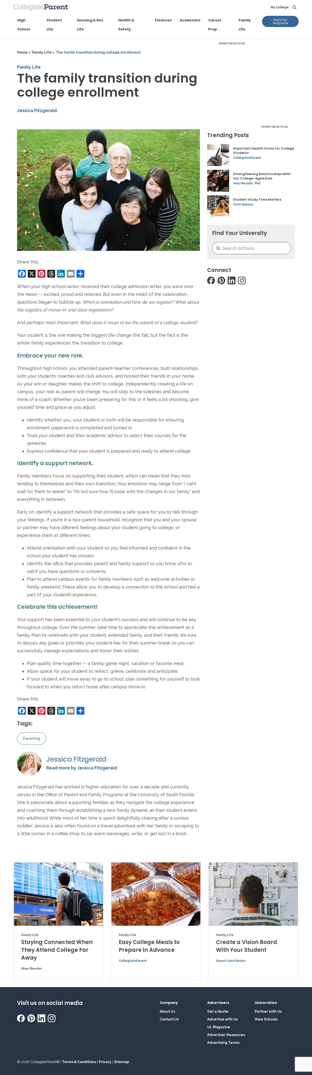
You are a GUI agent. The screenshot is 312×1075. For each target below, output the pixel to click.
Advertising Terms (223, 1043)
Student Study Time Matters (257, 199)
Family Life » (43, 52)
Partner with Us (268, 1011)
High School (23, 25)
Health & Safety (126, 25)
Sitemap (121, 1062)
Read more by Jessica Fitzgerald (81, 767)
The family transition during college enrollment (98, 52)
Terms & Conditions (79, 1062)
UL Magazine (218, 1027)
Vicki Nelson (243, 204)
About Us (167, 1011)
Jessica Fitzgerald (37, 110)
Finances (163, 20)
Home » (24, 52)
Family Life (245, 25)
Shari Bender (31, 968)
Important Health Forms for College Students (263, 150)
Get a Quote (217, 1011)
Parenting (31, 738)
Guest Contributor (231, 961)
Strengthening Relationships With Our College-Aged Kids (262, 176)
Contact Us (169, 1019)
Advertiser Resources (226, 1035)
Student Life (54, 25)
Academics (190, 20)
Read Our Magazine (280, 21)
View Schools (266, 1019)
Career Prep (215, 25)
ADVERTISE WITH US (231, 43)
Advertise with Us (222, 1019)
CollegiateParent (247, 157)
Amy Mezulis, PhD (247, 183)
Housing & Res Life (90, 25)
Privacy (105, 1062)
